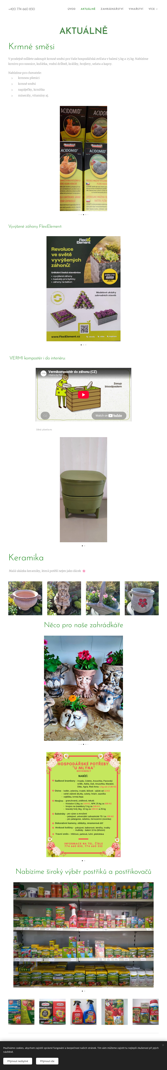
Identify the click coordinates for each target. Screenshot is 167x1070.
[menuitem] (72, 9)
